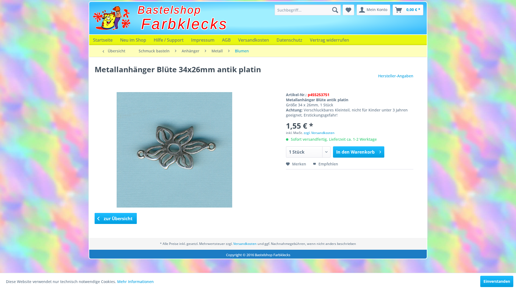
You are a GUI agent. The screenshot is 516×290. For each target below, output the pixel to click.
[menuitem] (308, 10)
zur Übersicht (117, 219)
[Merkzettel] (348, 10)
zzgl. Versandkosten (319, 132)
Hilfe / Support (169, 40)
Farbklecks (184, 24)
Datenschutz (289, 40)
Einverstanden (496, 281)
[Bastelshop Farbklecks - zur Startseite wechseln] (111, 18)
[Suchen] (335, 10)
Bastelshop (169, 10)
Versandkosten (253, 40)
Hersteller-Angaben (395, 75)
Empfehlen (327, 163)
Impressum (202, 40)
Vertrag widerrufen (329, 40)
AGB (226, 40)
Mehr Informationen (135, 281)
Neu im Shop (133, 40)
